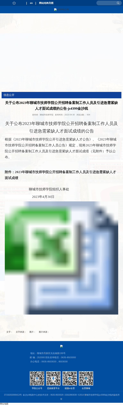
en (31, 3)
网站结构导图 (46, 3)
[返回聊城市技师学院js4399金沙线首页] (61, 9)
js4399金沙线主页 (14, 3)
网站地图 (4, 404)
